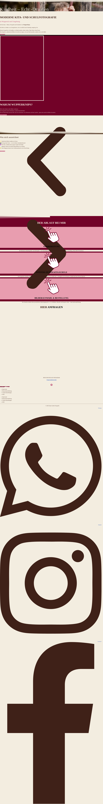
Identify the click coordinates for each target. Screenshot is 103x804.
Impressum (4, 389)
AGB (3, 394)
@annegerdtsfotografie (52, 379)
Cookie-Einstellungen (7, 392)
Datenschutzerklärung (7, 391)
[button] (46, 161)
